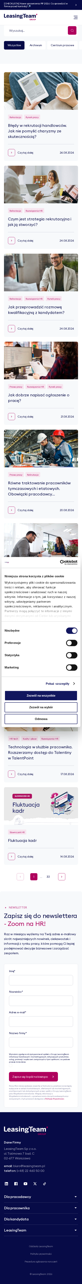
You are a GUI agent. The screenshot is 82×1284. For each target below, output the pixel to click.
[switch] (71, 643)
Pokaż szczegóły (57, 683)
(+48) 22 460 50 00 (30, 1171)
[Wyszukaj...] (72, 30)
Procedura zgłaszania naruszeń (41, 1261)
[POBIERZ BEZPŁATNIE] (76, 5)
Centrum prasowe (62, 45)
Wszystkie (14, 45)
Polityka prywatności (41, 1253)
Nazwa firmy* (18, 1033)
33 (48, 877)
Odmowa (41, 719)
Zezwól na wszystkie (41, 695)
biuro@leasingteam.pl (29, 1166)
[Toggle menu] (75, 17)
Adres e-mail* (17, 1012)
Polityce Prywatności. (54, 1099)
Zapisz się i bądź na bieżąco (30, 1076)
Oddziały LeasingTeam (41, 1246)
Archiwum (36, 45)
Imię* (12, 971)
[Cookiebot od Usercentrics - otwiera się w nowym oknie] (60, 562)
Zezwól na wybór (41, 707)
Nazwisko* (16, 991)
